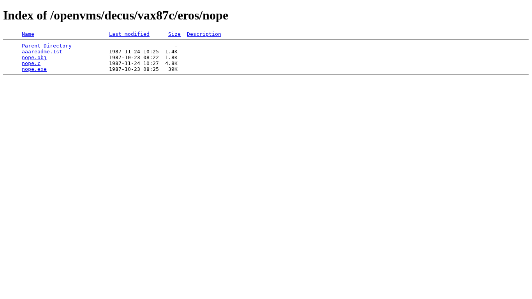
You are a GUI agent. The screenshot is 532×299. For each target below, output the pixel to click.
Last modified (129, 34)
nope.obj (34, 57)
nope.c (31, 63)
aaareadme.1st (42, 52)
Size (174, 34)
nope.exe (34, 69)
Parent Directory (47, 46)
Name (28, 34)
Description (204, 34)
